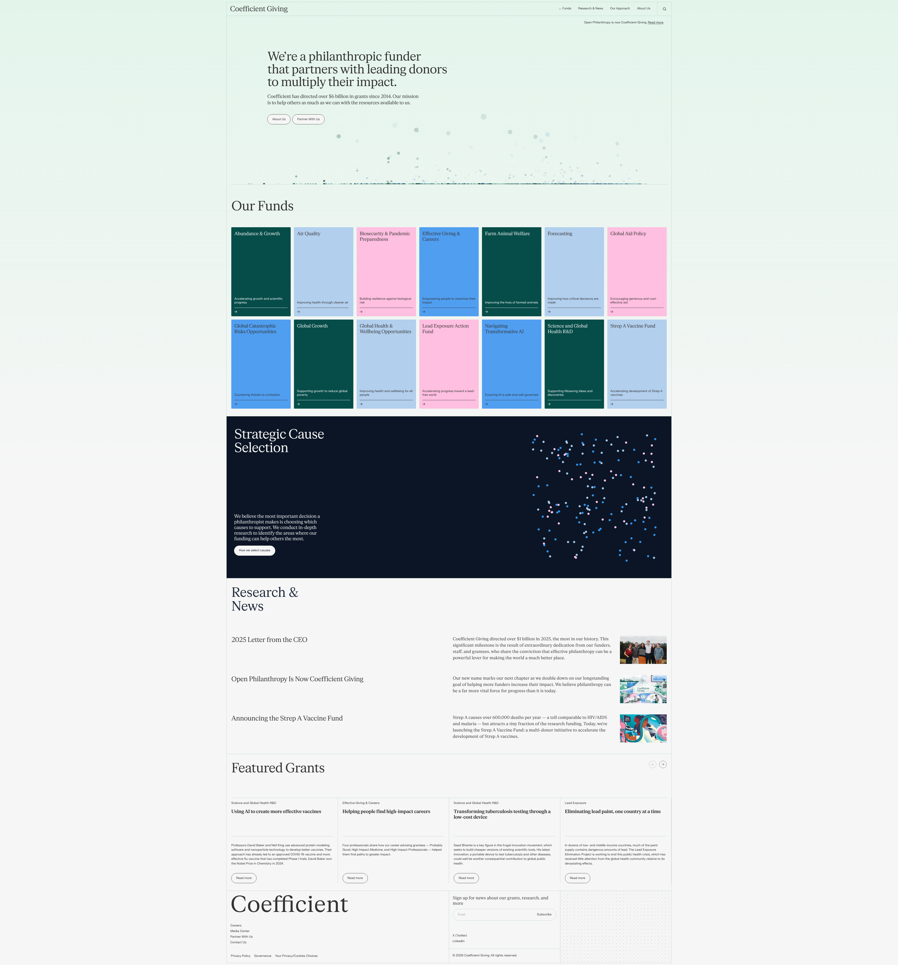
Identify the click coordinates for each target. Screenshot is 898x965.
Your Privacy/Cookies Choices (296, 956)
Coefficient (289, 904)
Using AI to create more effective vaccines (276, 812)
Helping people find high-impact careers (386, 812)
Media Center (240, 931)
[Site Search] (664, 9)
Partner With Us (241, 937)
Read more (655, 23)
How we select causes (254, 550)
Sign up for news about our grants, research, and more (500, 901)
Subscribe (544, 914)
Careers (235, 926)
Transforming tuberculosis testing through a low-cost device (502, 814)
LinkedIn (459, 941)
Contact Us (238, 942)
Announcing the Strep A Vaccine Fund (287, 718)
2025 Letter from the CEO (269, 640)
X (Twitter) (460, 936)
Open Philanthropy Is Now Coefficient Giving (297, 679)
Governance (262, 956)
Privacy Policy (240, 956)
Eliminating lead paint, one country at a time (613, 812)
